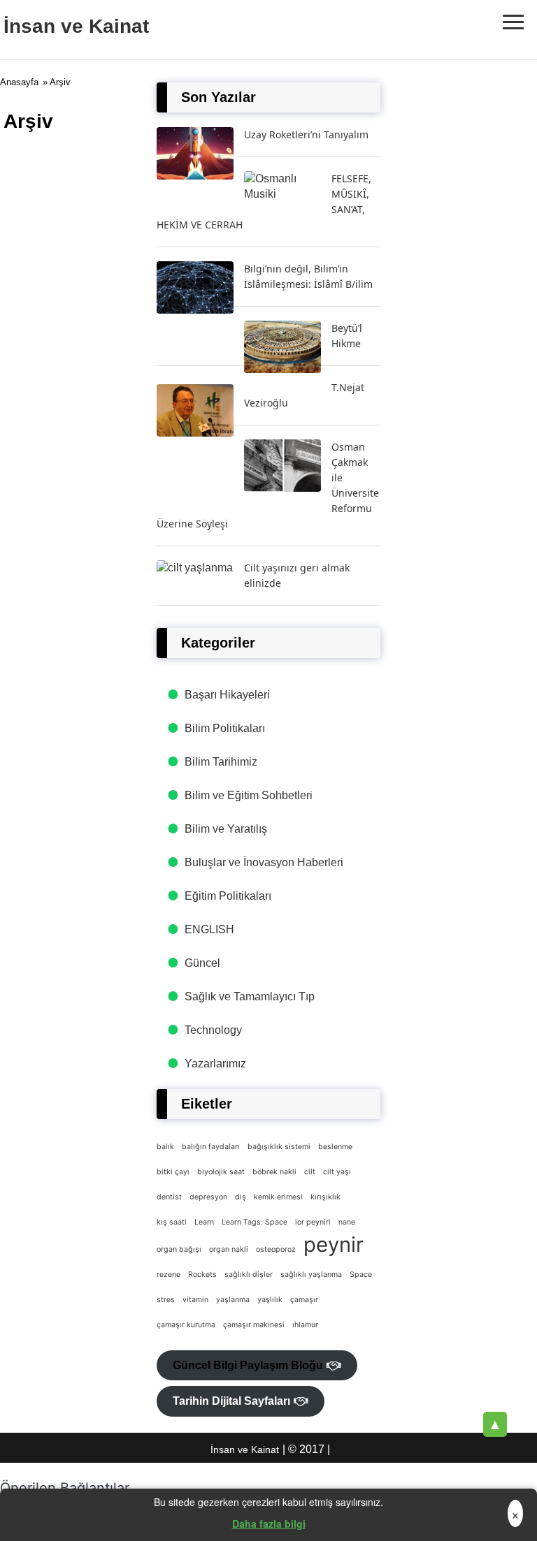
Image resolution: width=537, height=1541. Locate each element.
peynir (333, 1245)
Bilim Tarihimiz (221, 762)
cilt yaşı (337, 1171)
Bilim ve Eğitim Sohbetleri (249, 795)
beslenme (335, 1146)
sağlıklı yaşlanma (311, 1274)
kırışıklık (325, 1197)
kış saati (172, 1222)
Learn (204, 1222)
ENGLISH (209, 929)
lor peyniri (313, 1222)
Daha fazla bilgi (269, 1524)
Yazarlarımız (215, 1063)
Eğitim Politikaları (228, 896)
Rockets (202, 1274)
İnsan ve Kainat (76, 26)
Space (361, 1274)
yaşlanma (233, 1299)
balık (165, 1146)
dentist (169, 1197)
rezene (168, 1274)
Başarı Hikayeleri (227, 695)
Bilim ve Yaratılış (226, 829)
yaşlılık (269, 1299)
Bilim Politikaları (225, 728)
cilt (309, 1171)
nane (346, 1222)
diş (240, 1197)
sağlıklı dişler (248, 1274)
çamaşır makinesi (254, 1324)
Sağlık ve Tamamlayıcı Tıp (250, 996)
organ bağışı (179, 1249)
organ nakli (228, 1249)
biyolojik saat (221, 1171)
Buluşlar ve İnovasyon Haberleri (264, 862)
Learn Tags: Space (254, 1222)
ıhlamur (305, 1324)
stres (166, 1299)
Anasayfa (19, 82)
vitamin (195, 1299)
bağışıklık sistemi (279, 1146)
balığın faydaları (211, 1146)
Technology (213, 1030)
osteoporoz (276, 1249)
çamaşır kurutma (186, 1324)
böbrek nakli (274, 1171)
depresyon (208, 1197)
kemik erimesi (278, 1197)
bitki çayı (173, 1171)
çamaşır (304, 1299)
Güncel (202, 963)
